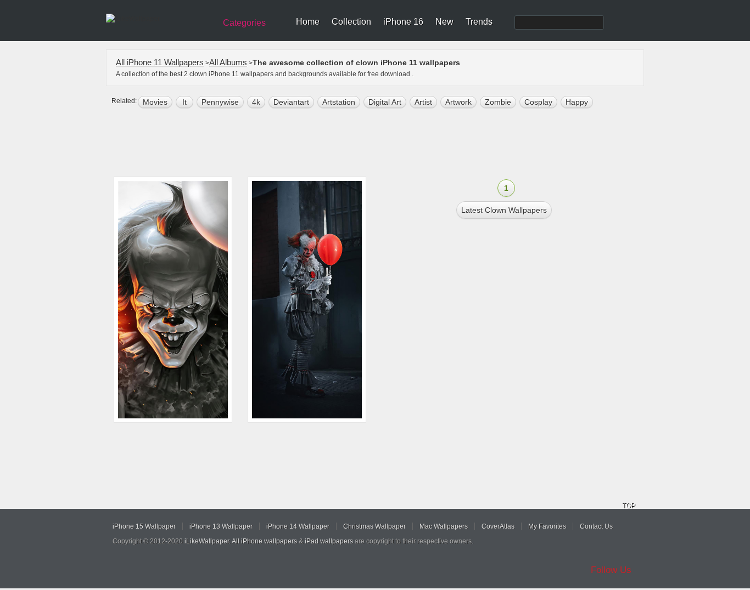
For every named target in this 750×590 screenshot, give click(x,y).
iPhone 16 (403, 21)
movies (155, 102)
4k (256, 102)
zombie (498, 102)
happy (577, 102)
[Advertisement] (382, 143)
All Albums (228, 62)
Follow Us (611, 570)
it (184, 102)
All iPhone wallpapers (264, 541)
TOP (628, 505)
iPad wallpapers (329, 541)
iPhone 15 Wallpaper (144, 526)
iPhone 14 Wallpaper (297, 526)
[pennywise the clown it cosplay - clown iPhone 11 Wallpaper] (307, 299)
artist (423, 102)
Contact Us (596, 526)
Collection (351, 21)
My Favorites (547, 526)
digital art (384, 102)
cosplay (538, 102)
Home (308, 21)
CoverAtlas (498, 526)
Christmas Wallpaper (374, 526)
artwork (458, 102)
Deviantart (291, 102)
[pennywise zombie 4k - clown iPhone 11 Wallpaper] (173, 299)
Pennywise (220, 102)
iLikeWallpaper (206, 541)
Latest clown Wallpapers (504, 210)
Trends (479, 21)
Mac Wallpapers (443, 526)
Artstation (338, 102)
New (444, 21)
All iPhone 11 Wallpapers (160, 62)
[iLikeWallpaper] (159, 19)
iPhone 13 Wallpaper (221, 526)
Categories (244, 22)
